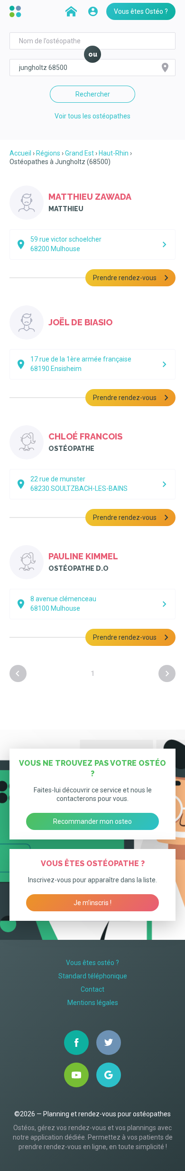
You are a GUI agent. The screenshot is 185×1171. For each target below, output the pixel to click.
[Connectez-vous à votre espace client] (93, 11)
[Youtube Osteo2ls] (76, 1075)
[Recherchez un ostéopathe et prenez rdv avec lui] (71, 11)
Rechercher (92, 94)
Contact (92, 989)
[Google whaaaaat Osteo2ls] (108, 1075)
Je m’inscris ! (92, 903)
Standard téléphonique (92, 976)
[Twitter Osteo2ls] (108, 1042)
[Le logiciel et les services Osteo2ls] (16, 11)
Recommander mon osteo (92, 821)
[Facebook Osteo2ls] (76, 1042)
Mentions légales (92, 1002)
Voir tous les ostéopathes (92, 116)
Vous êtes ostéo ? (92, 962)
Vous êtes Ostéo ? (141, 11)
